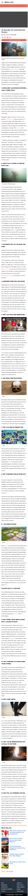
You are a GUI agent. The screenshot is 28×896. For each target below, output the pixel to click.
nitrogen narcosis (10, 119)
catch (14, 230)
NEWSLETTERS (4, 885)
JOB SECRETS (9, 871)
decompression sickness (6, 275)
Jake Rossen (6, 35)
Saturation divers (5, 269)
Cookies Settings (20, 891)
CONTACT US (19, 883)
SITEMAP (18, 889)
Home (3, 871)
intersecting (12, 638)
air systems (18, 128)
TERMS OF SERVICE (21, 887)
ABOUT (2, 883)
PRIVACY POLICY (20, 885)
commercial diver (14, 69)
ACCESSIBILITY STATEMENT (6, 889)
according (15, 236)
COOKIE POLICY (4, 887)
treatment (16, 613)
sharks (10, 462)
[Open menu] (2, 2)
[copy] (10, 37)
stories (6, 545)
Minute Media (11, 894)
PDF (6, 584)
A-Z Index (3, 891)
